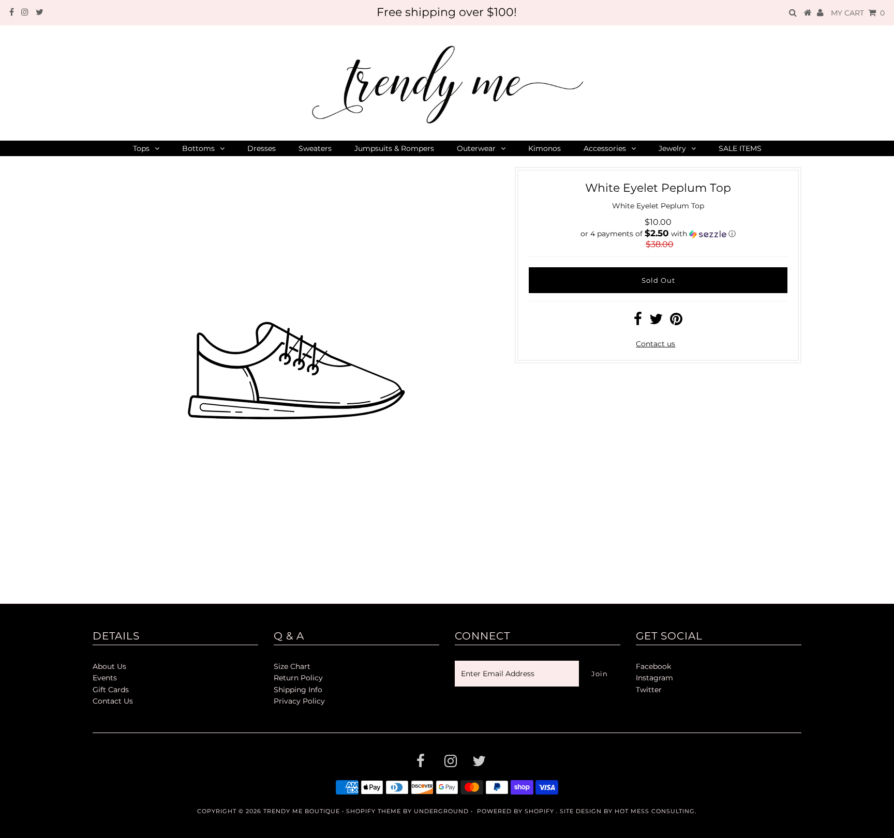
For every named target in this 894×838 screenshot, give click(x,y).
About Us (109, 666)
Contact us (655, 343)
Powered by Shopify (515, 811)
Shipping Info (298, 689)
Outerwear (476, 148)
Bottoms (198, 148)
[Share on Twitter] (656, 321)
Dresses (261, 148)
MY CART (858, 13)
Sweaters (315, 148)
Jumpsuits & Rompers (394, 148)
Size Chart (292, 666)
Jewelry (672, 148)
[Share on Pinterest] (676, 321)
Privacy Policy (299, 701)
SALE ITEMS (740, 148)
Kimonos (544, 148)
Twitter (649, 689)
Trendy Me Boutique (301, 811)
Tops (141, 148)
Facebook (653, 666)
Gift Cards (111, 689)
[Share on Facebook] (638, 321)
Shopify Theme (373, 811)
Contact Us (113, 701)
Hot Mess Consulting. (655, 811)
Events (105, 677)
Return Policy (298, 677)
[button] (658, 233)
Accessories (605, 148)
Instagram (654, 677)
